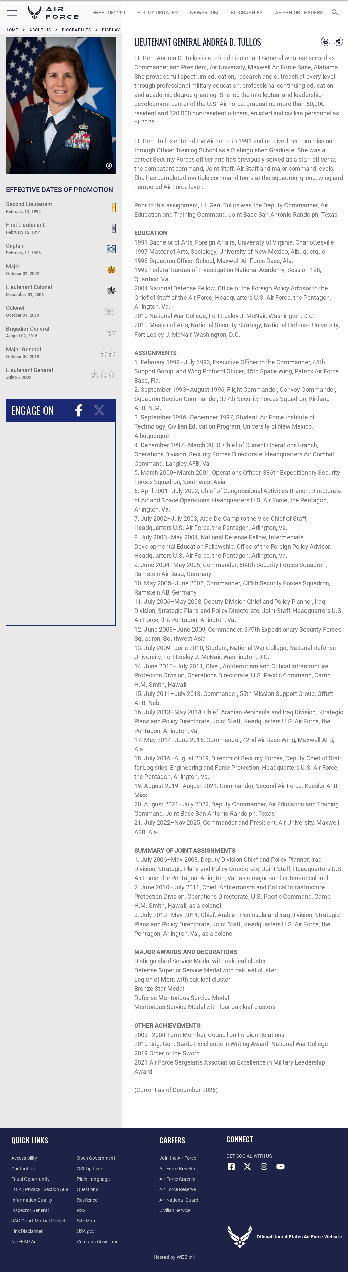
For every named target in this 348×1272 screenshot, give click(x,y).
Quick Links (29, 1140)
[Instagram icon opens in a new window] (264, 1166)
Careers (172, 1140)
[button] (11, 13)
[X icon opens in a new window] (248, 1166)
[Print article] (325, 41)
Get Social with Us (249, 1156)
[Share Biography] (338, 41)
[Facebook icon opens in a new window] (231, 1166)
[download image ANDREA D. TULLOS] (109, 165)
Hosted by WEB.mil (174, 1257)
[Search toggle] (336, 12)
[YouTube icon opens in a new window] (280, 1166)
